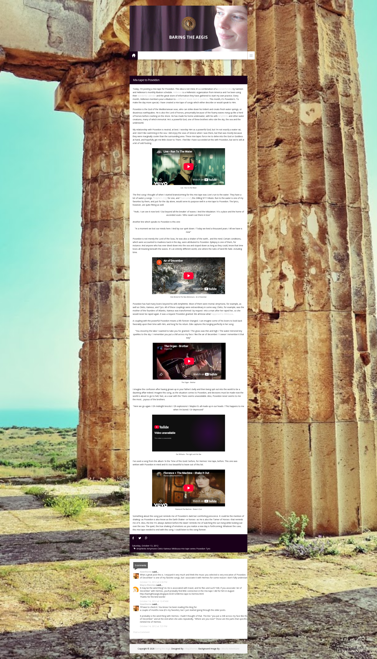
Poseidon (201, 548)
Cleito (160, 548)
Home (134, 55)
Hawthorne (146, 571)
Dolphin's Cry (159, 198)
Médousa (176, 548)
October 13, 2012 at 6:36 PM (153, 582)
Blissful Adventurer (230, 648)
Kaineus (167, 548)
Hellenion (177, 92)
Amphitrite (223, 116)
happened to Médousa (222, 314)
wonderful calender (147, 95)
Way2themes (191, 648)
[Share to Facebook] (133, 538)
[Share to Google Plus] (146, 538)
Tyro (208, 548)
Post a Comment (141, 632)
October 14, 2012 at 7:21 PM (153, 626)
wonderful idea (225, 88)
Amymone (152, 548)
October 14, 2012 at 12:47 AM (154, 601)
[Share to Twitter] (140, 538)
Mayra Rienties (148, 585)
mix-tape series (188, 548)
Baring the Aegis (188, 37)
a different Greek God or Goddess (192, 99)
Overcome (185, 198)
